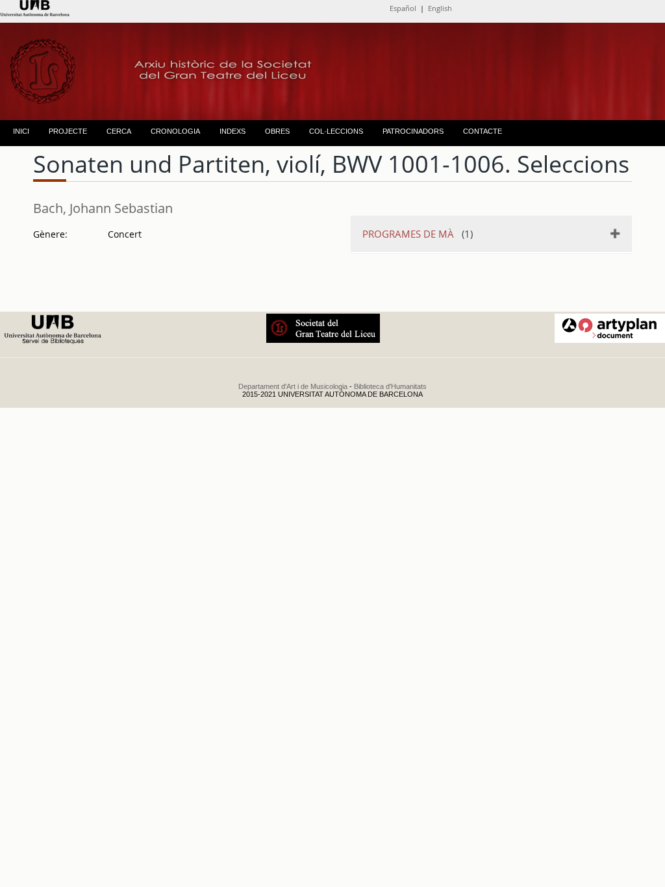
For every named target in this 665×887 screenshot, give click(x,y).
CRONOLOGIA (175, 131)
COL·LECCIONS (336, 131)
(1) (417, 233)
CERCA (119, 131)
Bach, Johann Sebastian (103, 208)
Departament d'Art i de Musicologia (292, 386)
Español (403, 8)
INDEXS (232, 131)
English (440, 8)
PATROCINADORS (413, 131)
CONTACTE (482, 131)
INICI (21, 131)
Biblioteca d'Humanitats (390, 386)
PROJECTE (68, 131)
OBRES (277, 131)
